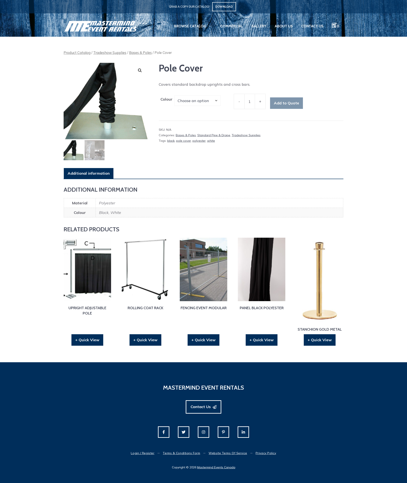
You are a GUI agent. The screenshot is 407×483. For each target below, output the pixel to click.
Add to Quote (286, 103)
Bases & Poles (140, 52)
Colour (166, 99)
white (211, 141)
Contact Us (312, 26)
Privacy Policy (266, 453)
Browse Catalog (190, 26)
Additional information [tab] (89, 173)
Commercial (231, 26)
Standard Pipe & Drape (213, 135)
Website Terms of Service (228, 453)
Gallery (258, 26)
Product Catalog (77, 52)
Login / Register (142, 453)
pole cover (183, 141)
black (171, 141)
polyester (199, 141)
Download (224, 6)
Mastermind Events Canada (216, 467)
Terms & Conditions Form (181, 453)
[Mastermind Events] (101, 25)
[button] (140, 70)
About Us (284, 26)
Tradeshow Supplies (109, 52)
